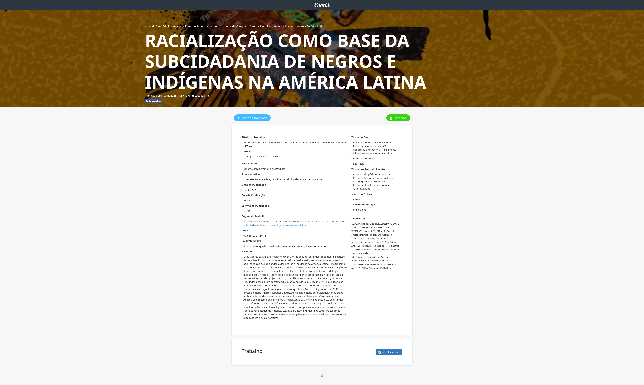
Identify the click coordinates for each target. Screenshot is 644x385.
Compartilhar (154, 101)
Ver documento (391, 352)
